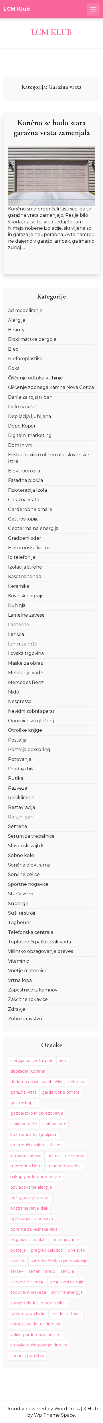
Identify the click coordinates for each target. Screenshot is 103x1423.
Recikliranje (21, 797)
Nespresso (19, 701)
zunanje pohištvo (27, 1355)
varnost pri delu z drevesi (35, 1324)
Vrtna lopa (20, 980)
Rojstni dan (20, 817)
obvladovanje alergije (31, 1187)
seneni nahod (41, 1271)
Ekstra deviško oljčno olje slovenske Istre (48, 458)
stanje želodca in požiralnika (37, 1303)
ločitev (53, 1155)
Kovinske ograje (26, 596)
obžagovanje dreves (30, 1197)
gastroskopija (23, 1102)
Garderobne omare (30, 509)
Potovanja (19, 759)
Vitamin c (18, 961)
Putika (15, 778)
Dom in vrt (20, 445)
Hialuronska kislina (29, 547)
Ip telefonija (21, 557)
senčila (67, 1271)
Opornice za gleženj (31, 720)
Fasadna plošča (25, 480)
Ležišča (16, 634)
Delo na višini (22, 406)
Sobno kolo (21, 855)
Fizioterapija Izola (27, 490)
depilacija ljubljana (27, 1071)
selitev (16, 1271)
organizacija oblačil (28, 1239)
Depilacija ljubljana (29, 416)
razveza (17, 1261)
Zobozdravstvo (25, 1018)
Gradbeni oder (24, 538)
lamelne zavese (25, 1155)
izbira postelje (23, 1123)
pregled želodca (47, 1250)
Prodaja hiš (20, 769)
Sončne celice (24, 874)
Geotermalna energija (33, 528)
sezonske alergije (27, 1282)
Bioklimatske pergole (32, 339)
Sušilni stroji (21, 913)
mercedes (75, 1155)
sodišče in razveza (28, 1292)
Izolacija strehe (25, 567)
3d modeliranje (25, 310)
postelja (18, 1250)
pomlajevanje (65, 1239)
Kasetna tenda (24, 576)
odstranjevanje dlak (29, 1208)
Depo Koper (22, 426)
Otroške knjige (25, 730)
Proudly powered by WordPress (42, 1408)
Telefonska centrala (30, 932)
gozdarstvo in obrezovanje (36, 1113)
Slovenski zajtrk (26, 845)
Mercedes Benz (26, 682)
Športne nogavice (28, 884)
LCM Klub (16, 9)
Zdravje (16, 1009)
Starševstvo (21, 893)
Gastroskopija (23, 519)
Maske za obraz (25, 663)
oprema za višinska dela (34, 1229)
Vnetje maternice (27, 970)
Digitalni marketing (30, 435)
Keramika (18, 586)
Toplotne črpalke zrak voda (39, 942)
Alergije (16, 320)
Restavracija (21, 807)
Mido (13, 692)
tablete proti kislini (28, 1313)
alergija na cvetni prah (32, 1060)
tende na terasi (66, 1313)
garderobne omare (61, 1092)
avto (63, 1060)
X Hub (90, 1408)
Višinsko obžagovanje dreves (40, 951)
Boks (13, 368)
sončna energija (67, 1292)
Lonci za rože (22, 644)
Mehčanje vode (25, 672)
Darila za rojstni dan (30, 397)
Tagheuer (19, 922)
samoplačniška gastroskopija (59, 1261)
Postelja (17, 740)
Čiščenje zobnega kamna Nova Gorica (51, 387)
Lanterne (18, 624)
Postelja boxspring (29, 749)
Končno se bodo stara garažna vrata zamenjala (51, 127)
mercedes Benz (26, 1166)
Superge (18, 903)
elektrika (75, 1081)
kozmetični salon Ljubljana (36, 1144)
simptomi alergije (67, 1282)
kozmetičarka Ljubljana (33, 1134)
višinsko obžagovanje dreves (38, 1345)
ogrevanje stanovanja (31, 1218)
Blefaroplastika (25, 358)
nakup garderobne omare (36, 1176)
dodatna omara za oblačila (36, 1081)
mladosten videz (64, 1166)
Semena (17, 826)
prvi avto (76, 1250)
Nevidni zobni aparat (31, 711)
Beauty (16, 330)
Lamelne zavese (26, 615)
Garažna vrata (23, 499)
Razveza (17, 788)
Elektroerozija (24, 471)
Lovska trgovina (26, 653)
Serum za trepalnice (31, 836)
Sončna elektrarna (29, 865)
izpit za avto (54, 1123)
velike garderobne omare (35, 1334)
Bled (13, 349)
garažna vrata (23, 1092)
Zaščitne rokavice (28, 999)
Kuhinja (16, 605)
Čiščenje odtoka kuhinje (35, 378)
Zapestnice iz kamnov (33, 990)
